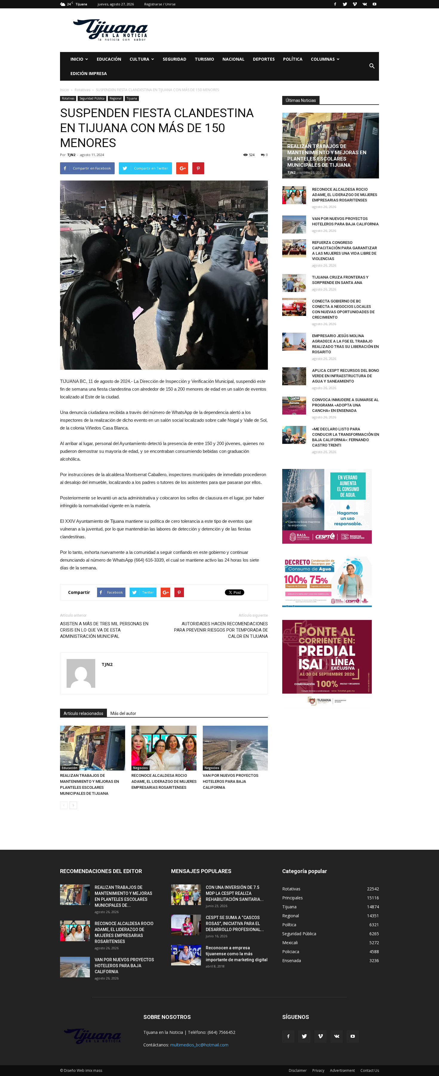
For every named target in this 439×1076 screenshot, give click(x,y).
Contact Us (369, 1070)
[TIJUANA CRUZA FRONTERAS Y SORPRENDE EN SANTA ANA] (294, 283)
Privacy (318, 1070)
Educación (109, 59)
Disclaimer (298, 1070)
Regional (116, 98)
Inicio (76, 59)
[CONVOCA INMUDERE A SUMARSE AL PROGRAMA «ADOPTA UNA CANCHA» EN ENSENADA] (294, 406)
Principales (292, 898)
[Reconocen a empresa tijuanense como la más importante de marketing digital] (186, 955)
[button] (372, 66)
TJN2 (71, 154)
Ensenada (291, 960)
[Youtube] (374, 4)
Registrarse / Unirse (160, 4)
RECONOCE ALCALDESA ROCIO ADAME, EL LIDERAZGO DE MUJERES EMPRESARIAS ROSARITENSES (164, 781)
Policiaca (290, 951)
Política (293, 59)
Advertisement (342, 1070)
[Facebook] (335, 4)
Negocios (140, 768)
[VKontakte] (364, 4)
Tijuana (132, 98)
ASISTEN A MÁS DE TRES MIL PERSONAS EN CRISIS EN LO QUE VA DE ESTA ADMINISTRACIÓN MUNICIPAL (104, 630)
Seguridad (174, 59)
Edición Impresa (88, 73)
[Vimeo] (354, 4)
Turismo (204, 59)
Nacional (233, 59)
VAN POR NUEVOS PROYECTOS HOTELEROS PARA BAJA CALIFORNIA (230, 781)
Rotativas (68, 98)
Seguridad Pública (92, 98)
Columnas (323, 59)
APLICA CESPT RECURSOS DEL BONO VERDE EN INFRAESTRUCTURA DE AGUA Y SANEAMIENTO (345, 375)
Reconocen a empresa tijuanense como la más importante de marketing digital (237, 953)
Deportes (264, 59)
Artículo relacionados (83, 713)
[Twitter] (344, 4)
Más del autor (123, 713)
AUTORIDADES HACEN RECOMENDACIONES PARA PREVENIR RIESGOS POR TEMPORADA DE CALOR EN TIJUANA (221, 630)
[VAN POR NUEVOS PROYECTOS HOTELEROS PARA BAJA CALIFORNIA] (235, 748)
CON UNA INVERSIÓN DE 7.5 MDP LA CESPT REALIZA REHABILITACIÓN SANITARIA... (235, 893)
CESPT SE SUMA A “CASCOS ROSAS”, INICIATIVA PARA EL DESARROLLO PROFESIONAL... (235, 923)
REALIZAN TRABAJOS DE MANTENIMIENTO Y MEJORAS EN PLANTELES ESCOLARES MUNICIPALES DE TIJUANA (326, 155)
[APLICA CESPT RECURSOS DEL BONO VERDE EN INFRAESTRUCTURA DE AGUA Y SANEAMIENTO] (294, 376)
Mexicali (290, 942)
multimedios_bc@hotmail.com (199, 1045)
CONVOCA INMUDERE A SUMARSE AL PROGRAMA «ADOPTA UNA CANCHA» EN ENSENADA (345, 405)
